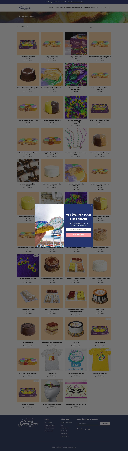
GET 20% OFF (78, 235)
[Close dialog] (91, 205)
